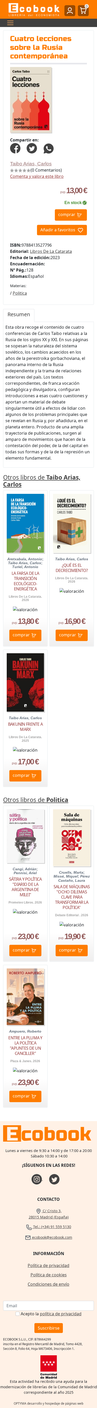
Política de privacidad (48, 1265)
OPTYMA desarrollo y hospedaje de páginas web (48, 1403)
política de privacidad (60, 1314)
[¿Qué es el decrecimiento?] (72, 523)
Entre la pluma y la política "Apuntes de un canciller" (25, 1045)
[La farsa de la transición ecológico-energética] (25, 523)
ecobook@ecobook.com (51, 1237)
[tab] (18, 315)
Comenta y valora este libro (37, 176)
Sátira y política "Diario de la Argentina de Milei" (25, 887)
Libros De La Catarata (51, 251)
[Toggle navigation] (8, 23)
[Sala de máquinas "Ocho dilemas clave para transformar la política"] (72, 837)
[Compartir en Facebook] (15, 148)
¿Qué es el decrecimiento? (72, 568)
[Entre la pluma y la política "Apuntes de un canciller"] (25, 997)
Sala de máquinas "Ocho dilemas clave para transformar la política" (72, 897)
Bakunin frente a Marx (25, 727)
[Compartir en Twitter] (32, 148)
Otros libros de (41, 481)
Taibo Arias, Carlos (31, 163)
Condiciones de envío (48, 1284)
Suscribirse (48, 1328)
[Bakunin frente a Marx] (25, 682)
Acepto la (51, 1314)
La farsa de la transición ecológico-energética (25, 581)
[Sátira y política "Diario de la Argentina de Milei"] (25, 836)
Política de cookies (49, 1275)
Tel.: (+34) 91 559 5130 (51, 1226)
